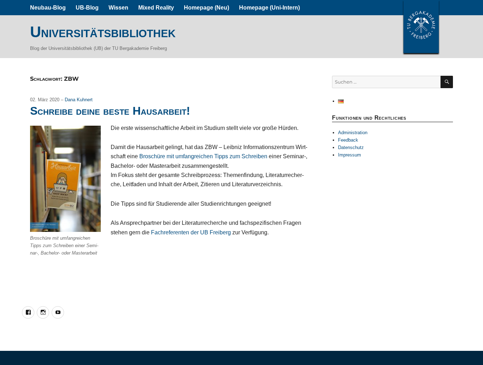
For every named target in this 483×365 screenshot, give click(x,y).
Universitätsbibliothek (103, 31)
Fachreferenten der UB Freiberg (191, 232)
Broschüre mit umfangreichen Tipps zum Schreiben (203, 156)
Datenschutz (351, 147)
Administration (352, 132)
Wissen (118, 8)
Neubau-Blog (48, 8)
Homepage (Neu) (206, 8)
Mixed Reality (156, 8)
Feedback (348, 140)
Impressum (349, 155)
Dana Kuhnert (79, 99)
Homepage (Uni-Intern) (269, 8)
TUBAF (421, 26)
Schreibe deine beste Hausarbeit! (110, 110)
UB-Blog (87, 8)
